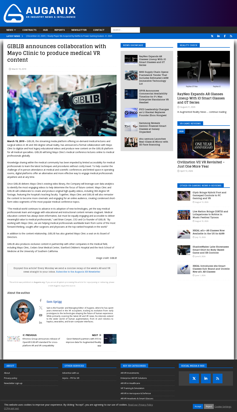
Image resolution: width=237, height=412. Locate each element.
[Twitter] (212, 36)
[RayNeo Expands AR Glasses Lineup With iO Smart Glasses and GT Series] (131, 60)
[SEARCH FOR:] (125, 30)
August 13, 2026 (201, 202)
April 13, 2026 (186, 170)
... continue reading (216, 111)
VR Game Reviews (190, 123)
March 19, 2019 (19, 68)
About (7, 372)
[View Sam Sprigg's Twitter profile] (40, 308)
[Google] (231, 36)
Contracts (29, 29)
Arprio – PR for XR (70, 378)
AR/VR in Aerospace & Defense (136, 393)
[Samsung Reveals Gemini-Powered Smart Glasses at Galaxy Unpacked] (131, 126)
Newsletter (79, 29)
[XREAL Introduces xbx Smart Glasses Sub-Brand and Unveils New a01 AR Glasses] (183, 269)
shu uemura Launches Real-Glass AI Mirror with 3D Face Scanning (153, 142)
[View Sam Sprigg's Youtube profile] (40, 315)
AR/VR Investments (130, 372)
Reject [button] (209, 406)
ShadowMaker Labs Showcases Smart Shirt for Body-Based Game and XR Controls (211, 249)
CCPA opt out (11, 408)
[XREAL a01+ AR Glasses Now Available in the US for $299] (183, 234)
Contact (98, 29)
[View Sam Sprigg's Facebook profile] (40, 300)
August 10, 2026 (201, 221)
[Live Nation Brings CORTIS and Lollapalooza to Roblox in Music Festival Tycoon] (183, 215)
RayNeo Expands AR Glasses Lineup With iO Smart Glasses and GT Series (152, 60)
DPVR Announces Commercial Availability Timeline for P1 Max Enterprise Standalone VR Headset (154, 96)
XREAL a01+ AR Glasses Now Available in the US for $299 (209, 231)
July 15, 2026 (200, 237)
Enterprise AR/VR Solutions (134, 378)
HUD (45, 29)
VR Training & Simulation (132, 388)
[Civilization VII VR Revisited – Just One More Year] (203, 143)
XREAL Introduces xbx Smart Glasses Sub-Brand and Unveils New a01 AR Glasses (211, 269)
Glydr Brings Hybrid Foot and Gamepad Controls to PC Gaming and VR (209, 195)
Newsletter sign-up (13, 383)
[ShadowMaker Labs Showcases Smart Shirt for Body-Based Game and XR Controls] (183, 250)
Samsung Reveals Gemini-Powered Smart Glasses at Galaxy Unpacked (152, 127)
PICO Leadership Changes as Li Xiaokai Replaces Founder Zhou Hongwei (154, 112)
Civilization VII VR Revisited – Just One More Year (201, 164)
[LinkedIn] (218, 36)
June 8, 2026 (200, 256)
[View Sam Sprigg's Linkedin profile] (40, 322)
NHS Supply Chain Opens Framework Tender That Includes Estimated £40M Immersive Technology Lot (153, 78)
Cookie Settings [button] (223, 406)
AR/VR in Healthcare (130, 383)
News (9, 29)
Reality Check (188, 45)
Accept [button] (198, 406)
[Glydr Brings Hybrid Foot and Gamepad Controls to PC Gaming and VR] (183, 196)
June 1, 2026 (200, 275)
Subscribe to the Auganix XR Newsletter (78, 272)
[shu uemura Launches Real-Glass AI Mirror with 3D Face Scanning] (131, 142)
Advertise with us (70, 372)
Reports (59, 29)
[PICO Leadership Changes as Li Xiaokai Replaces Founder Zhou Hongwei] (131, 113)
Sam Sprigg (54, 301)
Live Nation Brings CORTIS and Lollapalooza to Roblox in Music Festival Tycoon (210, 214)
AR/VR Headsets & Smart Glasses (137, 398)
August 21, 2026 (187, 106)
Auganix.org (39, 282)
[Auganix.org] (75, 24)
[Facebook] (225, 36)
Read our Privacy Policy (140, 404)
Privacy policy (10, 378)
